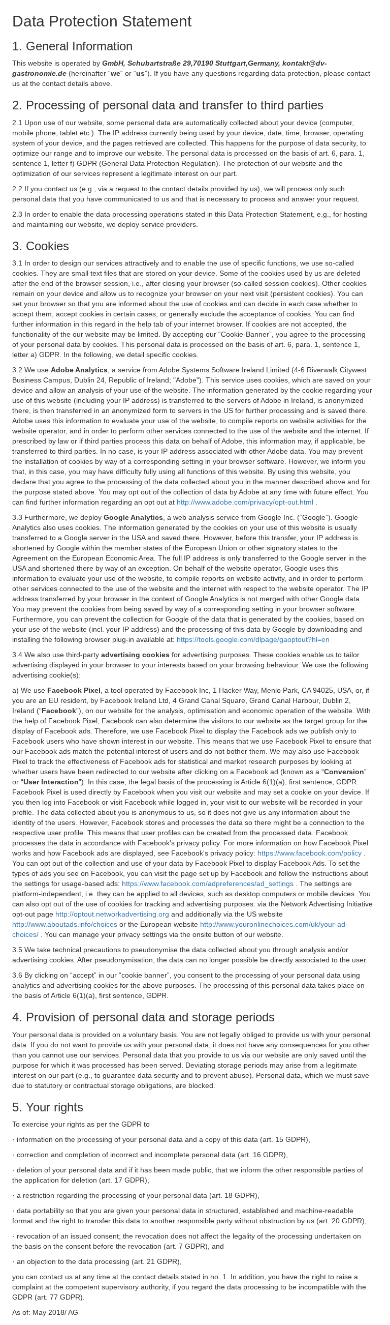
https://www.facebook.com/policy (310, 853)
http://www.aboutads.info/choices (65, 924)
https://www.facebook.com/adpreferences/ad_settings (209, 883)
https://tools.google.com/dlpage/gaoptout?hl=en (253, 639)
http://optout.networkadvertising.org (113, 914)
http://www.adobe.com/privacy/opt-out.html (246, 502)
